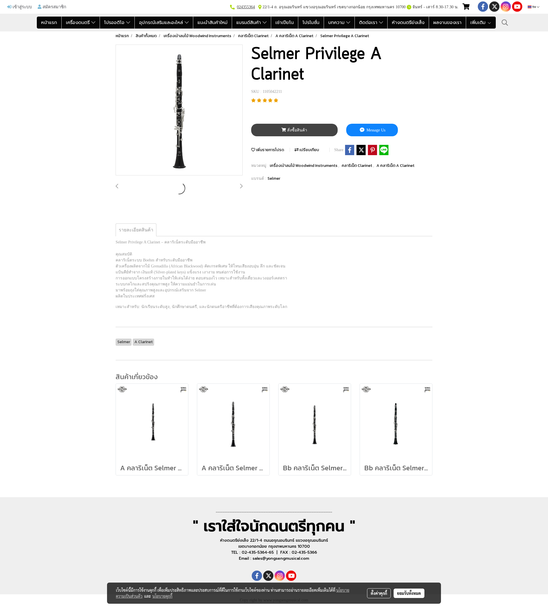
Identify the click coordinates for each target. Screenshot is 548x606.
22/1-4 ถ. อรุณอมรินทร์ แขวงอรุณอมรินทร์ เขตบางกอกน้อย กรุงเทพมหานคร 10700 (333, 7)
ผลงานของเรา (447, 22)
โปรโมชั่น (311, 22)
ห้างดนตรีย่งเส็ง (408, 22)
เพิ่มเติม (478, 22)
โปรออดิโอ (115, 22)
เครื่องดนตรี (78, 22)
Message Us (375, 130)
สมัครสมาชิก (53, 6)
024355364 (246, 7)
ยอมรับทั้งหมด (409, 593)
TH (534, 7)
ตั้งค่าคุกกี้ (379, 593)
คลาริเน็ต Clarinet (357, 166)
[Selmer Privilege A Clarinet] (179, 110)
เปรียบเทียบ (309, 150)
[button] (505, 22)
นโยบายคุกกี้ (162, 596)
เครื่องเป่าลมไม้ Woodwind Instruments (304, 166)
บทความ (337, 22)
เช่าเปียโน (284, 22)
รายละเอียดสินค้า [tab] (136, 229)
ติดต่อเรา (369, 22)
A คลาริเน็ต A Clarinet (395, 166)
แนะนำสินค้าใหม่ (212, 22)
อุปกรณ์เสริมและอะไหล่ (162, 22)
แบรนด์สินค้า (249, 22)
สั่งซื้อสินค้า (296, 130)
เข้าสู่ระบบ (21, 6)
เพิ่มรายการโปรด (269, 150)
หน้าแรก (49, 22)
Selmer (273, 178)
